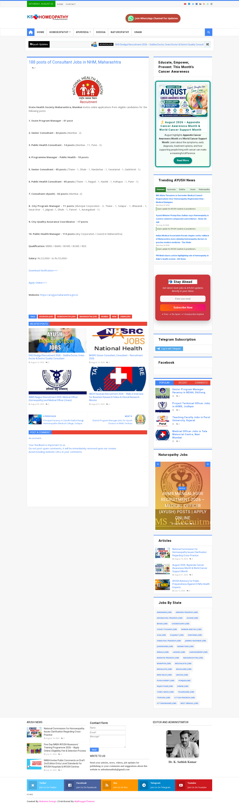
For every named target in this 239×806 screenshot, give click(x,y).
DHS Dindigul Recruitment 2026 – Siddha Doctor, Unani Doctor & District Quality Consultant (140, 44)
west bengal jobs (189, 703)
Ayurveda (82, 32)
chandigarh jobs (180, 623)
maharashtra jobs (88, 316)
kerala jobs (163, 652)
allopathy (203, 44)
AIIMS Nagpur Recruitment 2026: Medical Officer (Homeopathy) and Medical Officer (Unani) (53, 399)
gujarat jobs (177, 635)
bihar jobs (162, 623)
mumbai (104, 316)
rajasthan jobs (165, 686)
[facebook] (196, 4)
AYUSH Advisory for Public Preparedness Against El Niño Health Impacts (191, 584)
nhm (114, 316)
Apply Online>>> (38, 282)
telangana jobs (186, 692)
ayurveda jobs (85, 44)
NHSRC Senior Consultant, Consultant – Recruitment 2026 (116, 357)
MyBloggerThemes (84, 801)
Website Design (47, 801)
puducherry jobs (165, 680)
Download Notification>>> (43, 270)
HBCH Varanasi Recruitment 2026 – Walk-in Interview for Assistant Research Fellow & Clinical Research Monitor (116, 397)
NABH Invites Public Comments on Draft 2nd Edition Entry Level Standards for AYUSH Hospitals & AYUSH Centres (64, 763)
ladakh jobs (179, 652)
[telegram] (189, 4)
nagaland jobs (184, 669)
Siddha (101, 32)
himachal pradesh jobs (169, 640)
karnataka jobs (185, 646)
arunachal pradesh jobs (170, 618)
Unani (138, 32)
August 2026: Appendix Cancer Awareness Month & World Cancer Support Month (189, 568)
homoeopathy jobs (66, 316)
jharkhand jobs (165, 646)
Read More (183, 160)
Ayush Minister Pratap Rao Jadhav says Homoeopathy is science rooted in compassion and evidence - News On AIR (182, 218)
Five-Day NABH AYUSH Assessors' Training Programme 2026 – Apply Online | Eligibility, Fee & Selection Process (65, 747)
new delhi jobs (164, 675)
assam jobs (192, 618)
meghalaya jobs (183, 663)
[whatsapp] (207, 4)
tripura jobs (163, 697)
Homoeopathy (58, 32)
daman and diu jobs (191, 629)
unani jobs (125, 316)
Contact (71, 4)
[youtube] (185, 4)
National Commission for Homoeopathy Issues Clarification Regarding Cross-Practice (189, 552)
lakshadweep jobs (198, 652)
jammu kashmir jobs (195, 640)
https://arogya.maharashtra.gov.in (59, 294)
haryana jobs (195, 635)
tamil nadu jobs (165, 692)
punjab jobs (185, 680)
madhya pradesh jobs (168, 657)
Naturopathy (120, 32)
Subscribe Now (182, 307)
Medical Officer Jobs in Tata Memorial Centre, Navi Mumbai (189, 434)
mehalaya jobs (164, 669)
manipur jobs (164, 663)
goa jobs (161, 635)
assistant (182, 494)
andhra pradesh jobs (187, 612)
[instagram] (211, 4)
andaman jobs (164, 612)
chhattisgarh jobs (167, 629)
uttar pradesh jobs (184, 697)
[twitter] (193, 4)
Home (60, 4)
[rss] (204, 4)
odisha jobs (182, 675)
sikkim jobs (182, 686)
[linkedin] (200, 4)
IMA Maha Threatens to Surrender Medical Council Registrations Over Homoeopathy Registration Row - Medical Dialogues (180, 198)
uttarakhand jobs (166, 703)
